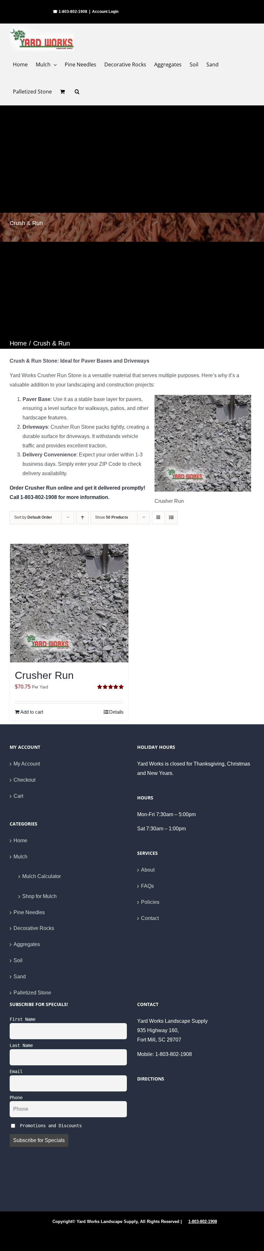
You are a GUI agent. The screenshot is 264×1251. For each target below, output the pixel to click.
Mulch (20, 856)
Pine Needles (29, 912)
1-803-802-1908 (202, 1221)
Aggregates (27, 944)
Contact (150, 918)
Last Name (21, 1045)
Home (20, 840)
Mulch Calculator (41, 876)
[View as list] (171, 517)
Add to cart (31, 712)
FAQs (147, 886)
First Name (22, 1019)
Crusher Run (44, 675)
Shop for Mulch (39, 896)
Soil (18, 960)
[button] (77, 91)
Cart (18, 796)
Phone (16, 1097)
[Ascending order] (82, 517)
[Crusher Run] (69, 603)
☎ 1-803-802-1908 (70, 11)
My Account (27, 764)
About (148, 870)
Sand (20, 976)
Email (16, 1071)
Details (116, 712)
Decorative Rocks (34, 928)
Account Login (105, 11)
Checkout (24, 780)
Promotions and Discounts (49, 1125)
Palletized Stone (32, 992)
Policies (150, 902)
